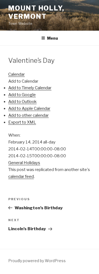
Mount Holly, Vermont (36, 12)
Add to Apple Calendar (29, 108)
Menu (52, 38)
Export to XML (22, 122)
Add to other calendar (28, 115)
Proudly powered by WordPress (37, 260)
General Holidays (24, 162)
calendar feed (21, 176)
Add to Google (22, 94)
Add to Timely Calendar (29, 87)
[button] (23, 81)
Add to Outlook (22, 101)
